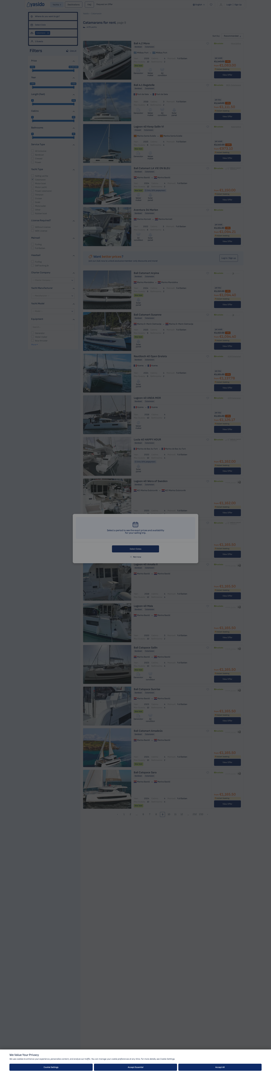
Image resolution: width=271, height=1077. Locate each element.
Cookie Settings (51, 1067)
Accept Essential (135, 1067)
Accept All (220, 1067)
